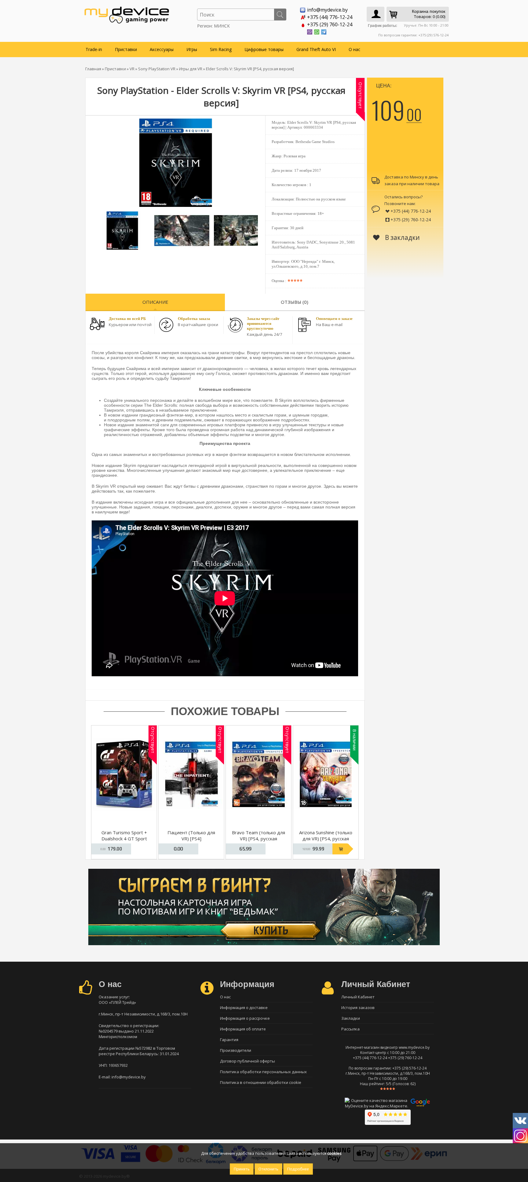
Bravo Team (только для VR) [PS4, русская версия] (258, 838)
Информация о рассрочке (245, 1018)
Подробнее (298, 1169)
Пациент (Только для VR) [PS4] (191, 835)
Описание (155, 302)
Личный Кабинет (358, 997)
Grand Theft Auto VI (316, 49)
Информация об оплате (243, 1029)
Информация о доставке (244, 1007)
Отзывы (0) (294, 302)
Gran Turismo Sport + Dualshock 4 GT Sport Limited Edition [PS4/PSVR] (124, 841)
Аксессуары (162, 49)
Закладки (350, 1018)
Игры (191, 49)
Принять (242, 1169)
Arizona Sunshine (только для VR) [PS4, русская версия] (325, 838)
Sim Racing (221, 49)
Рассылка (350, 1029)
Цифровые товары (264, 49)
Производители (235, 1050)
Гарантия (229, 1039)
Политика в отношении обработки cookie (260, 1082)
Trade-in (94, 49)
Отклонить (268, 1169)
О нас (354, 49)
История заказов (358, 1007)
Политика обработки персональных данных (263, 1071)
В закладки (401, 237)
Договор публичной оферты (247, 1061)
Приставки (126, 49)
